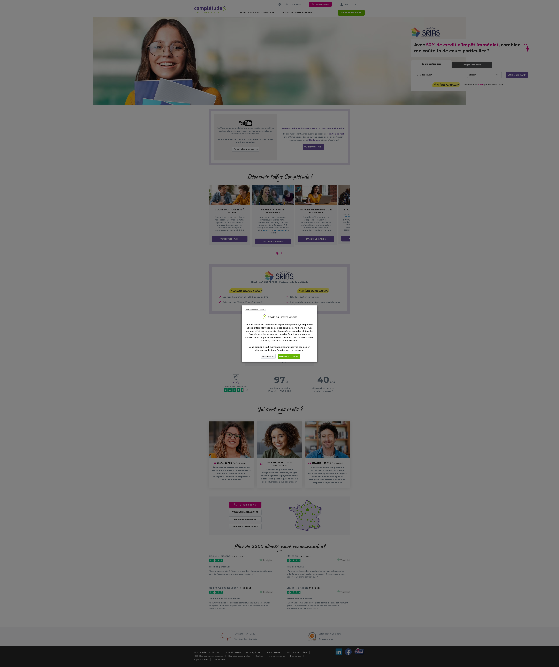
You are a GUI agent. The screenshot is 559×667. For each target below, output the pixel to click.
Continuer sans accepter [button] (255, 310)
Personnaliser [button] (268, 356)
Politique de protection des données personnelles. (278, 331)
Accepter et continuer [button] (289, 356)
